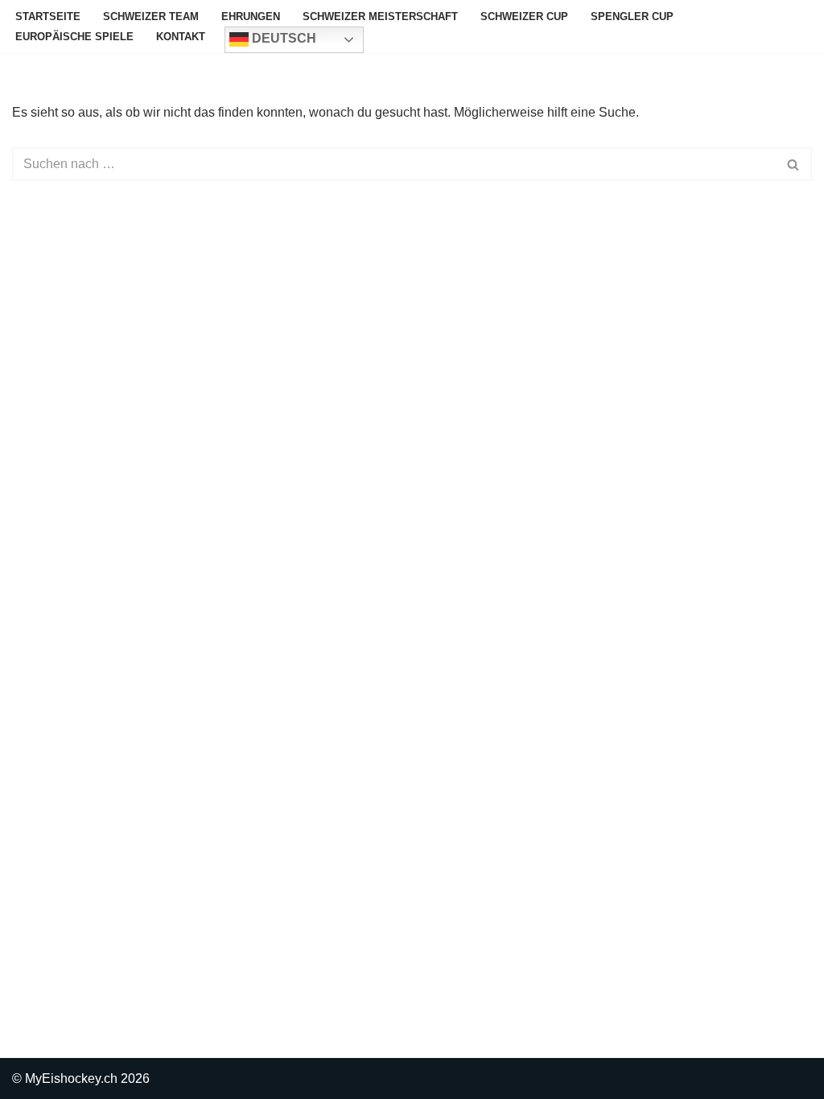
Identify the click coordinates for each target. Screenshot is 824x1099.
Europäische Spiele (74, 37)
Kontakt (180, 37)
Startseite (47, 16)
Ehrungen (250, 16)
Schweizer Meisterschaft (380, 16)
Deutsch (282, 38)
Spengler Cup (632, 16)
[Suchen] (794, 164)
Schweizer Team (151, 16)
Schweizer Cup (524, 16)
